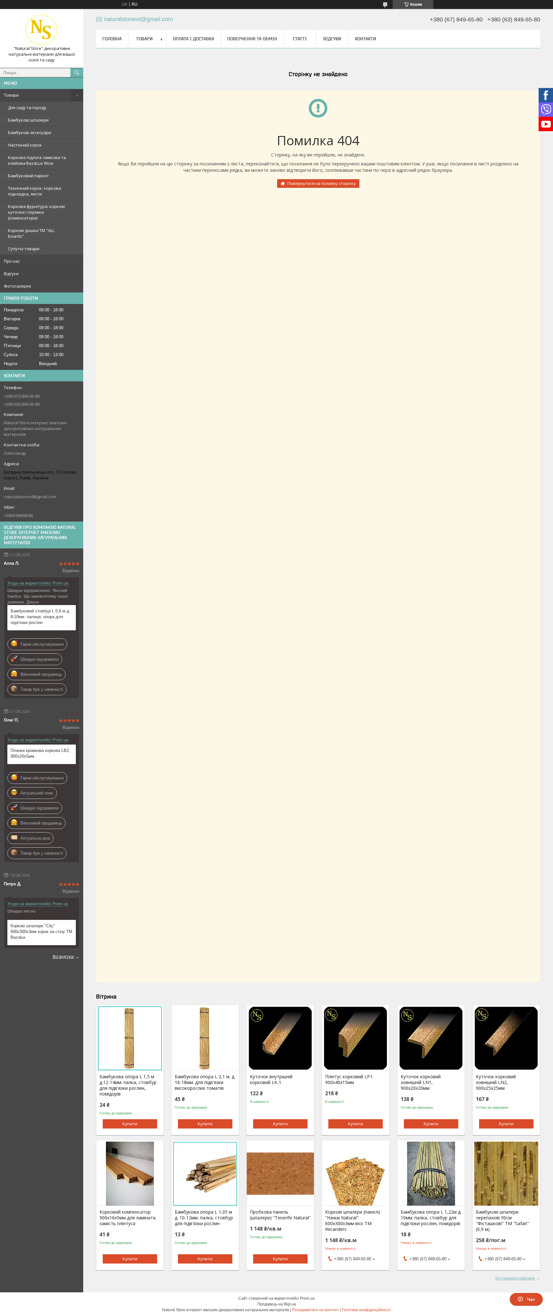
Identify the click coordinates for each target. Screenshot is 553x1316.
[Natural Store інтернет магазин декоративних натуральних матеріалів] (41, 30)
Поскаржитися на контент (315, 1310)
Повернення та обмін (252, 38)
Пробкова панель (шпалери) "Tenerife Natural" (280, 1215)
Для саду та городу (27, 107)
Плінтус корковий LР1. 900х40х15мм (349, 1079)
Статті (300, 38)
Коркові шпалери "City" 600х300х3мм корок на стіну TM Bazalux (41, 931)
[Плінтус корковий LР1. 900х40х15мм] (355, 1038)
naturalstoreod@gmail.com (30, 496)
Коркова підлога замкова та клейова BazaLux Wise (37, 160)
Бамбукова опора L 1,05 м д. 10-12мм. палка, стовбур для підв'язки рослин (204, 1217)
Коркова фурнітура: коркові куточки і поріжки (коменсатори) (36, 212)
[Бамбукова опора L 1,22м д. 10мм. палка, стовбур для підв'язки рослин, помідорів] (431, 1174)
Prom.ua (307, 1298)
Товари (11, 95)
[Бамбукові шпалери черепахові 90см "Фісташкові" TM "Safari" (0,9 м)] (506, 1174)
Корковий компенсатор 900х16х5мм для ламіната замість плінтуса (128, 1217)
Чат (531, 1299)
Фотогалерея (17, 286)
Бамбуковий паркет (28, 176)
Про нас (12, 261)
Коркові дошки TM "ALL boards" (31, 233)
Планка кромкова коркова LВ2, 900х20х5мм (40, 753)
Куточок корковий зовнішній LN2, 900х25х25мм (496, 1082)
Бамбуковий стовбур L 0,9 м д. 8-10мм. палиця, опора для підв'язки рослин (40, 617)
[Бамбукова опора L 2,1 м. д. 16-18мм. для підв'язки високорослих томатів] (205, 1038)
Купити (130, 1124)
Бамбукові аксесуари (29, 132)
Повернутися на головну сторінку (321, 183)
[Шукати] (76, 72)
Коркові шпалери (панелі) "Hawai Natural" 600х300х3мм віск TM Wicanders (352, 1220)
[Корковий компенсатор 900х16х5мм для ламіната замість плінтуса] (130, 1174)
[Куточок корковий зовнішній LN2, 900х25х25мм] (506, 1038)
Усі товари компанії (515, 1278)
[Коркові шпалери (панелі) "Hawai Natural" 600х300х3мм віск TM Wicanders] (355, 1174)
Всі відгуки (63, 956)
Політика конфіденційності (366, 1310)
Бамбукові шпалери (28, 120)
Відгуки (11, 273)
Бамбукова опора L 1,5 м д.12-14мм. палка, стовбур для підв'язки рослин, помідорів (128, 1085)
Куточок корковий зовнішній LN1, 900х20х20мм (421, 1082)
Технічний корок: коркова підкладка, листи (34, 191)
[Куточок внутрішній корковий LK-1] (280, 1038)
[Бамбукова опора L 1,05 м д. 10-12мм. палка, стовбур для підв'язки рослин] (205, 1174)
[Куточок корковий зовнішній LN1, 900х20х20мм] (431, 1038)
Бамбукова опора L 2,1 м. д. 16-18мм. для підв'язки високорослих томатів (205, 1082)
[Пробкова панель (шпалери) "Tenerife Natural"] (280, 1174)
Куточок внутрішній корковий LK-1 (271, 1079)
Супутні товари (23, 248)
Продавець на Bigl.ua (276, 1304)
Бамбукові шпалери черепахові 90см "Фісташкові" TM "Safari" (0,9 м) (502, 1220)
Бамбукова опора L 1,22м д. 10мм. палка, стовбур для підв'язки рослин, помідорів (431, 1217)
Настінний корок (25, 145)
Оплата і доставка (193, 38)
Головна (112, 38)
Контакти (365, 38)
